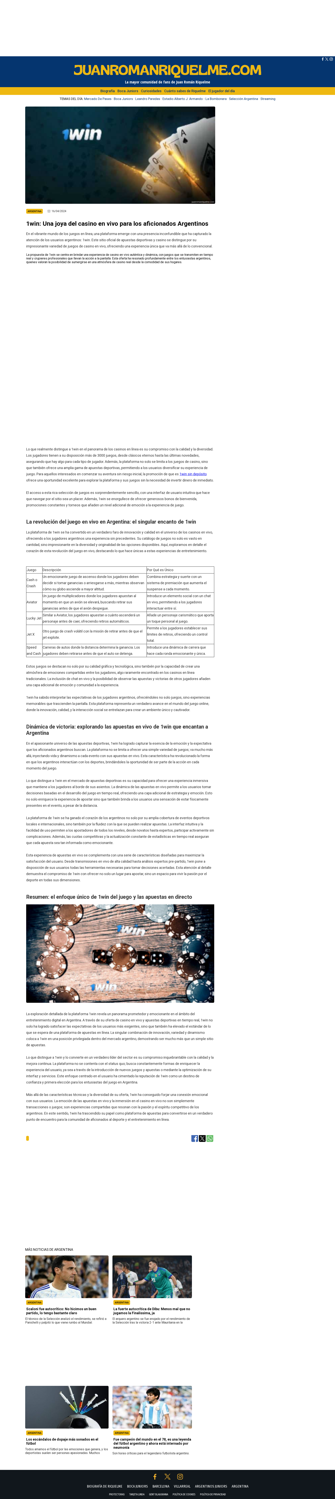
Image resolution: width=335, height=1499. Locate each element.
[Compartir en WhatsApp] (209, 1138)
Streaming (267, 99)
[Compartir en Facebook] (194, 1138)
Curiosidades (151, 91)
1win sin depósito (193, 474)
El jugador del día (221, 91)
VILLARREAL (182, 1486)
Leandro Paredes (147, 99)
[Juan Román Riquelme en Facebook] (322, 59)
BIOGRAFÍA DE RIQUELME (104, 1486)
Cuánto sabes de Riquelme (185, 91)
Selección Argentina (243, 99)
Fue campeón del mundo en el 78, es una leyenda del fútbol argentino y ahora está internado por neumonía (152, 1443)
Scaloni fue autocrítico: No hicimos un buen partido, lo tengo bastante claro (61, 1311)
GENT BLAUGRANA (158, 1494)
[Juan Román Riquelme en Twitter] (327, 59)
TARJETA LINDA (136, 1494)
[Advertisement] (167, 27)
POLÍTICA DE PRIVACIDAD (213, 1494)
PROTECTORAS (117, 1494)
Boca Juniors (127, 91)
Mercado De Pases (97, 99)
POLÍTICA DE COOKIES (184, 1494)
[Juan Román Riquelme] (167, 77)
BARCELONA (160, 1486)
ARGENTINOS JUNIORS (211, 1486)
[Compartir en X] (202, 1138)
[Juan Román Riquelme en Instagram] (331, 59)
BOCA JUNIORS (137, 1486)
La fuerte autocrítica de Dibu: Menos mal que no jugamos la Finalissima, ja (151, 1311)
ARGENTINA (34, 1302)
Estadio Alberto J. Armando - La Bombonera (194, 99)
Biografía (107, 91)
